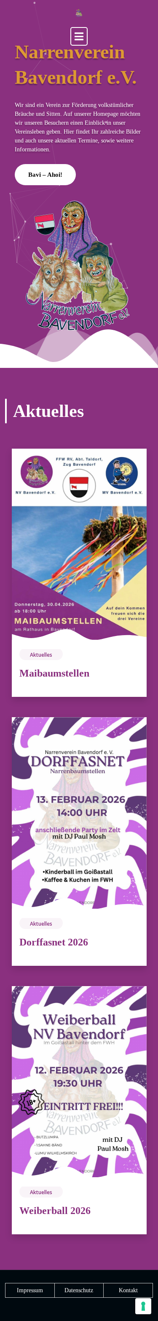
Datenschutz (78, 1290)
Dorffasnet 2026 (53, 942)
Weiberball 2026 (55, 1210)
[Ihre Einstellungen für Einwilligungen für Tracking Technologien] (143, 1306)
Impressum (30, 1290)
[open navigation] (79, 36)
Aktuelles (41, 654)
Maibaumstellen (54, 673)
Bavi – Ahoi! (45, 174)
